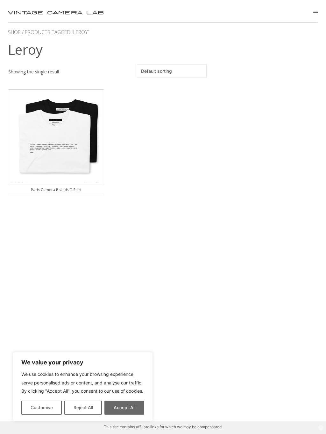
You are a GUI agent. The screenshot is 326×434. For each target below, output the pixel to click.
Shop (14, 32)
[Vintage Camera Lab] (55, 12)
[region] (83, 386)
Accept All (124, 407)
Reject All (83, 407)
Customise (42, 407)
